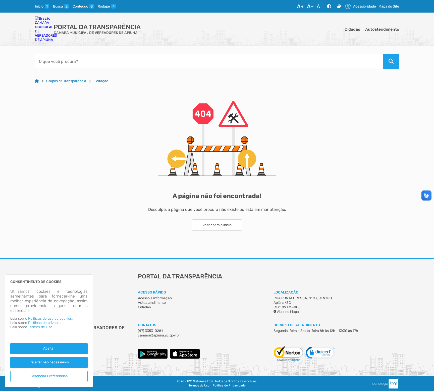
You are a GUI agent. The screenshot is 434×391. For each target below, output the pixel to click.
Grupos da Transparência (66, 81)
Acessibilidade (364, 6)
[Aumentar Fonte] (300, 6)
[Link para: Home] (37, 81)
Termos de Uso (199, 385)
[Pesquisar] (391, 61)
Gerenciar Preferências (49, 376)
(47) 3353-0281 (150, 331)
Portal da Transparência (97, 27)
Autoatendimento (382, 29)
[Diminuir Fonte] (310, 6)
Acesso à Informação (155, 298)
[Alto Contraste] (329, 6)
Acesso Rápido (152, 292)
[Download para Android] (153, 357)
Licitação (100, 81)
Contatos (147, 325)
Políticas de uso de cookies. (50, 318)
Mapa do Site (388, 6)
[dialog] (49, 330)
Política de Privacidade (229, 385)
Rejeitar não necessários (49, 362)
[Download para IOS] (185, 357)
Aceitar (49, 348)
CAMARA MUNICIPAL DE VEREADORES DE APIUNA (96, 33)
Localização (286, 292)
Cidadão (352, 29)
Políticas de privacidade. (47, 323)
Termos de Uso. (40, 327)
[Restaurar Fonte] (319, 6)
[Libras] (339, 6)
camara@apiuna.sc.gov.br (159, 335)
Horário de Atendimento (297, 325)
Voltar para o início (217, 225)
